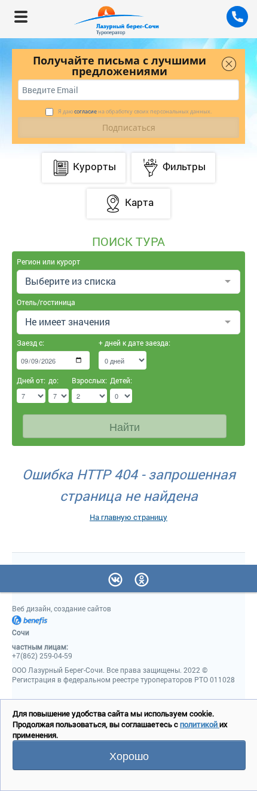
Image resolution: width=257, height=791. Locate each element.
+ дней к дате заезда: (122, 342)
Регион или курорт (48, 261)
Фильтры (184, 166)
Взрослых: (89, 380)
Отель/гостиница (46, 302)
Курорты (94, 166)
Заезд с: (30, 342)
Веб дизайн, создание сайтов (61, 608)
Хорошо (129, 755)
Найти (124, 426)
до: (53, 380)
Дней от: (31, 380)
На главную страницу (128, 517)
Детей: (121, 380)
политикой (199, 724)
